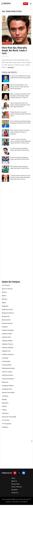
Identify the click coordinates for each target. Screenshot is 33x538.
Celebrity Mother (7, 341)
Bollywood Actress (8, 313)
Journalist (5, 396)
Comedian (5, 358)
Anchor (4, 296)
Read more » (11, 67)
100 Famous (6, 285)
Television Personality (9, 417)
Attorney (4, 299)
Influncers (5, 382)
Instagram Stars (7, 389)
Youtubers (5, 427)
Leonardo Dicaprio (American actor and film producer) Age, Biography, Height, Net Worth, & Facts (20, 177)
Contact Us (14, 492)
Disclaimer (14, 490)
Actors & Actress (7, 289)
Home (13, 478)
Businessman (6, 320)
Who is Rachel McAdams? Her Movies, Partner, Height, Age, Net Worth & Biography (19, 86)
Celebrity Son (6, 351)
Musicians (5, 403)
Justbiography (24, 501)
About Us (14, 481)
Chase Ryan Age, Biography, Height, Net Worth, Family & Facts (14, 50)
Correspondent (6, 365)
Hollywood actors (7, 375)
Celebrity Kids (6, 337)
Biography (5, 306)
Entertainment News (8, 368)
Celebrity (5, 327)
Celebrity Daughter (8, 330)
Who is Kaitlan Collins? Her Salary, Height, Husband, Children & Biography (19, 132)
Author (4, 302)
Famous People (7, 372)
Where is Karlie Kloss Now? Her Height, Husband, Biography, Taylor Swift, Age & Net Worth (20, 104)
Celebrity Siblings (7, 347)
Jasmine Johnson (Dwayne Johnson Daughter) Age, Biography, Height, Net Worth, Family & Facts (20, 141)
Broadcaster (6, 316)
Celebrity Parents (7, 344)
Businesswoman (7, 323)
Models (4, 399)
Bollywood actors (7, 309)
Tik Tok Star (5, 420)
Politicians (5, 413)
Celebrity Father (7, 334)
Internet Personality (8, 392)
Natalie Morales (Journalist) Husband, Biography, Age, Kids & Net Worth (20, 113)
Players (4, 410)
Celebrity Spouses (8, 354)
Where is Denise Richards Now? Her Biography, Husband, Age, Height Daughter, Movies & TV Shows (20, 95)
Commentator (6, 361)
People (4, 406)
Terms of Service (16, 487)
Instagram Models (8, 385)
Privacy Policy (15, 484)
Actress (4, 292)
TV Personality (6, 424)
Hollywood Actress (8, 379)
